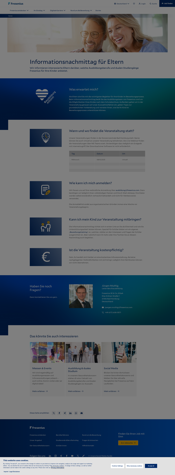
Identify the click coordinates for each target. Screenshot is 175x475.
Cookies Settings (117, 466)
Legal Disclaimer (14, 471)
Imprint (6, 471)
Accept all (151, 466)
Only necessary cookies (134, 466)
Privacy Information (57, 467)
